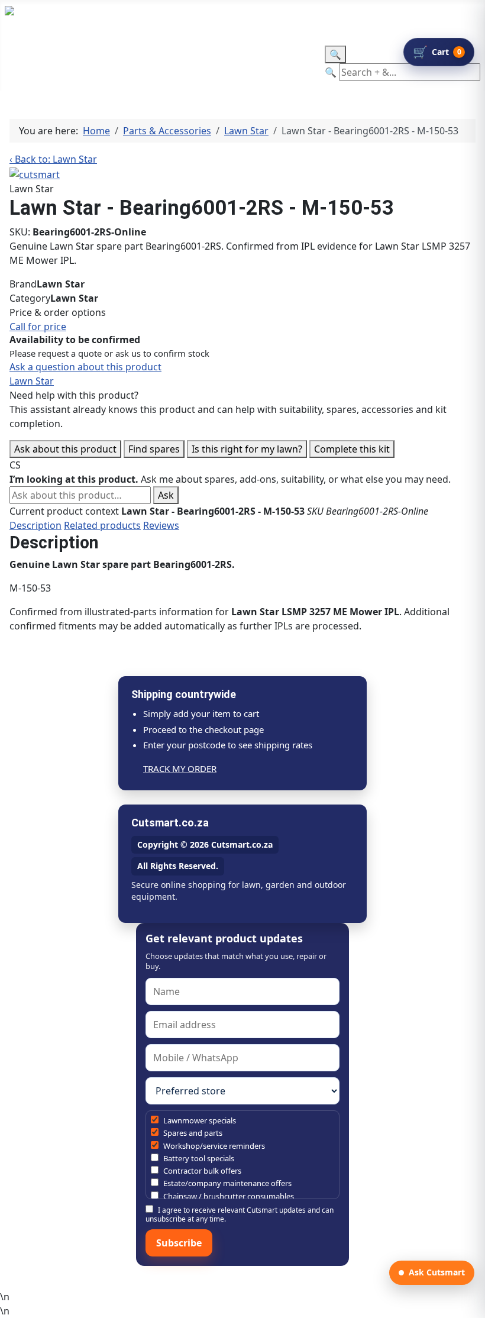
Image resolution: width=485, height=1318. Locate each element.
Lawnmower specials (198, 1120)
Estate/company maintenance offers (226, 1183)
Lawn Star (31, 380)
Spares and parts (191, 1133)
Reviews (161, 525)
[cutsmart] (34, 173)
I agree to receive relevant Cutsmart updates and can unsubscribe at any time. (240, 1214)
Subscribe (179, 1242)
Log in (256, 18)
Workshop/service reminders (213, 1146)
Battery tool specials (197, 1158)
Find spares (154, 449)
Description (35, 525)
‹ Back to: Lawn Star (53, 159)
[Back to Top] (470, 1303)
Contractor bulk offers (201, 1170)
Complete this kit (352, 449)
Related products (102, 525)
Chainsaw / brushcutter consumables (227, 1196)
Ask (166, 495)
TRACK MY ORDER (179, 768)
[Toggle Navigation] (12, 53)
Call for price (37, 326)
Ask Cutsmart (437, 1272)
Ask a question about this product (85, 366)
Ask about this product (65, 449)
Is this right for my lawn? (247, 449)
